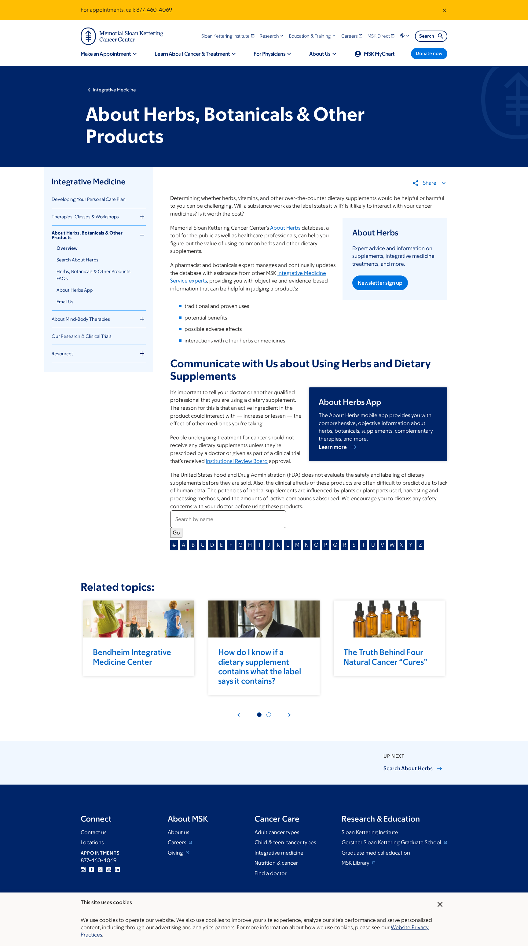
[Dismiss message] (444, 10)
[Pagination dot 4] (268, 714)
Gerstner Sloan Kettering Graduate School (392, 842)
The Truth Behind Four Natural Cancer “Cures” (385, 656)
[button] (272, 36)
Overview (67, 248)
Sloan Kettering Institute (370, 832)
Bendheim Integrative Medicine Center (132, 656)
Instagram (83, 869)
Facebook (91, 869)
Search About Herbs (77, 259)
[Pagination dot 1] (259, 714)
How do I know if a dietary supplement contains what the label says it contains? (259, 666)
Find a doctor (271, 873)
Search (426, 36)
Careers (177, 842)
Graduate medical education (376, 853)
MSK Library (356, 863)
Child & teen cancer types (285, 842)
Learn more (333, 447)
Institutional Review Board (237, 461)
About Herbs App (75, 290)
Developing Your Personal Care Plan (89, 199)
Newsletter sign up (380, 283)
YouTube (108, 869)
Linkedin (117, 869)
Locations (92, 842)
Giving (176, 853)
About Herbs (285, 228)
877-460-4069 (154, 10)
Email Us (65, 301)
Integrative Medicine (114, 89)
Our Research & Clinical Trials (82, 336)
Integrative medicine (279, 853)
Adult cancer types (277, 832)
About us (178, 832)
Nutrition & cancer (276, 863)
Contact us (93, 832)
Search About (408, 768)
